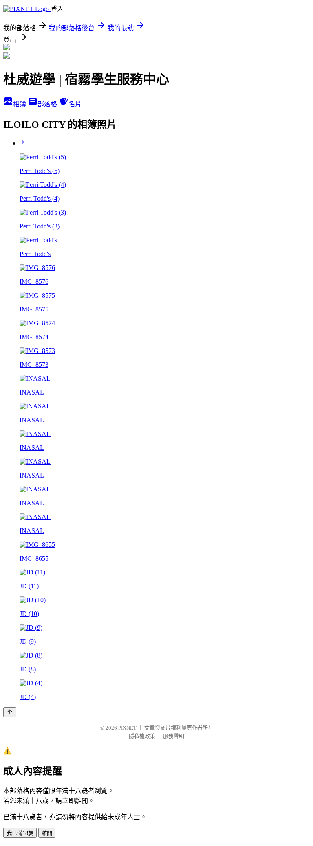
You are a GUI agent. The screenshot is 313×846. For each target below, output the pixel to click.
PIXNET (127, 728)
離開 (47, 833)
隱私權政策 (142, 736)
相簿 (20, 104)
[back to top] (9, 712)
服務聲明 (173, 736)
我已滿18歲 (20, 833)
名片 (75, 104)
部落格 (48, 104)
